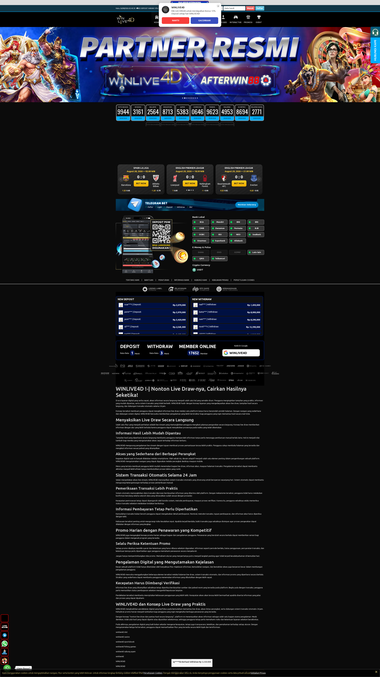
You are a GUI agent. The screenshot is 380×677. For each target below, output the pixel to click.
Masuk (250, 8)
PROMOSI (248, 22)
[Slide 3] (186, 98)
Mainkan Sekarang (247, 205)
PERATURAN (163, 280)
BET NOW (141, 183)
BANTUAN (148, 280)
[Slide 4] (189, 98)
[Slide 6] (193, 98)
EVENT (259, 22)
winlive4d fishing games (126, 647)
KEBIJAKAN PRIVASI (220, 280)
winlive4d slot (122, 632)
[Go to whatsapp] (7, 668)
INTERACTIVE (236, 22)
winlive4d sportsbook (125, 642)
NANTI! (175, 20)
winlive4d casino (123, 637)
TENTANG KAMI (132, 280)
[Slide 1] (182, 98)
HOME (156, 22)
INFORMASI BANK (181, 280)
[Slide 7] (195, 98)
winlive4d (120, 656)
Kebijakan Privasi (258, 673)
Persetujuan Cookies (152, 673)
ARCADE (223, 22)
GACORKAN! (204, 20)
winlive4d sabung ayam (126, 651)
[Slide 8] (197, 98)
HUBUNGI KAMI (200, 280)
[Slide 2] (184, 98)
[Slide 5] (191, 98)
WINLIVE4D (176, 403)
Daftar (259, 8)
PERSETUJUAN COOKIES (244, 280)
